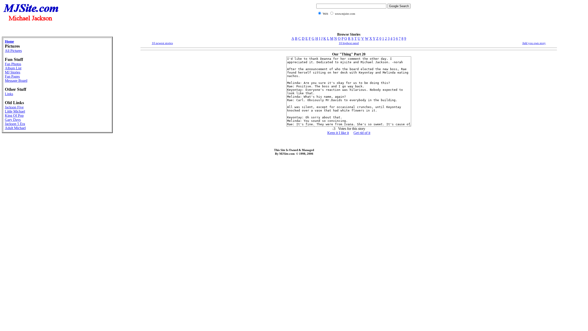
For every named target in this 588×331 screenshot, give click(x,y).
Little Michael (15, 111)
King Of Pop (14, 115)
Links (9, 94)
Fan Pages (12, 76)
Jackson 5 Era (15, 124)
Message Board (16, 81)
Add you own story (534, 43)
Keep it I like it (338, 133)
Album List (13, 68)
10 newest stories (162, 43)
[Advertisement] (362, 26)
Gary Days (13, 120)
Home (9, 41)
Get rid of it (361, 133)
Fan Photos (13, 64)
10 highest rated (349, 43)
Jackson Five (14, 107)
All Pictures (13, 51)
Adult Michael (15, 128)
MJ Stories (12, 72)
